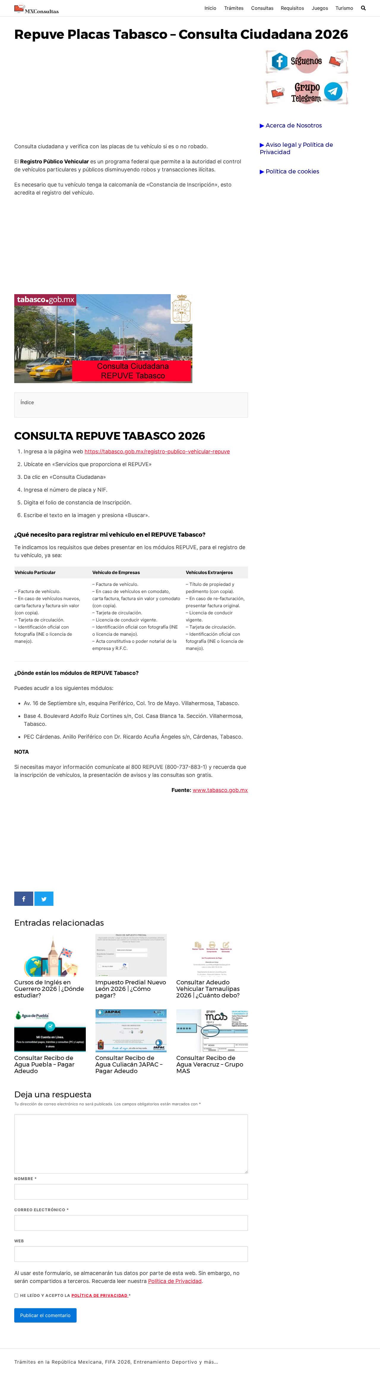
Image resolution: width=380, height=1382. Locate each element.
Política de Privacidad (175, 1281)
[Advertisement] (131, 93)
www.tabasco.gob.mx (220, 790)
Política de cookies (292, 171)
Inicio (210, 8)
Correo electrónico (41, 1209)
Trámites (233, 8)
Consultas (262, 8)
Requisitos (292, 8)
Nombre (25, 1178)
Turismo (344, 8)
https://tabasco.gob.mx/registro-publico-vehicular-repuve (157, 451)
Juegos (320, 8)
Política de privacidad (100, 1295)
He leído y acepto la (75, 1295)
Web (19, 1240)
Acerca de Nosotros (294, 125)
